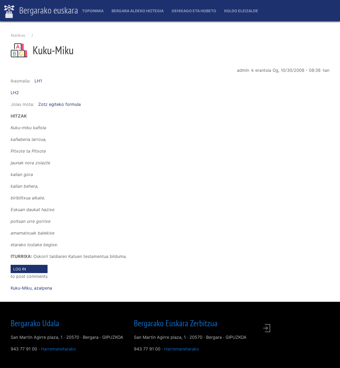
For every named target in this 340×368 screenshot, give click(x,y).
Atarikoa (18, 35)
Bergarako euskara (47, 10)
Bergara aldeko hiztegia (138, 11)
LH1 (38, 80)
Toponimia (93, 11)
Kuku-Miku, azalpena (31, 288)
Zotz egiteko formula (59, 104)
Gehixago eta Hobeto (194, 11)
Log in (19, 269)
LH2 (15, 92)
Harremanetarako (58, 349)
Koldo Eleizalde (241, 11)
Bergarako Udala (35, 323)
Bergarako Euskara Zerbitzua (176, 323)
